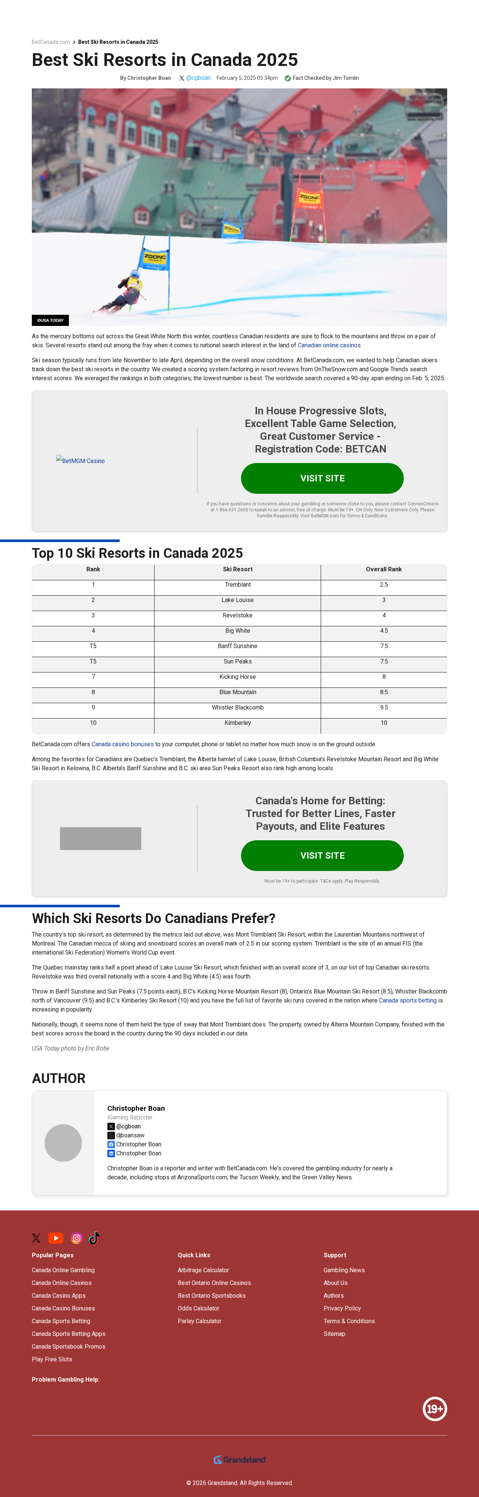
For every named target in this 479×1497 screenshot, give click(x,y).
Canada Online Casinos (62, 1282)
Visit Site (322, 478)
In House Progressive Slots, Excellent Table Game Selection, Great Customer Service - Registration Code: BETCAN (320, 430)
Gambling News (344, 1270)
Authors (334, 1295)
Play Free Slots (52, 1359)
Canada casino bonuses (123, 744)
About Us (336, 1282)
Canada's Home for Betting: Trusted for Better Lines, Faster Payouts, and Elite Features (320, 813)
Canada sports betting (408, 1000)
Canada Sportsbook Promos (69, 1346)
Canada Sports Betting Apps (69, 1333)
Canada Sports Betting (61, 1321)
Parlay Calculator (200, 1321)
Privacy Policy (342, 1308)
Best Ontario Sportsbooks (212, 1295)
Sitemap (334, 1333)
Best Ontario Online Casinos (214, 1282)
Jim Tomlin (346, 78)
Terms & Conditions (349, 1321)
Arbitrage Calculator (203, 1270)
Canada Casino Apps (59, 1295)
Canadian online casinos (329, 345)
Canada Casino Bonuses (63, 1308)
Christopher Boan (149, 78)
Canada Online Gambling (63, 1270)
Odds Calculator (198, 1308)
